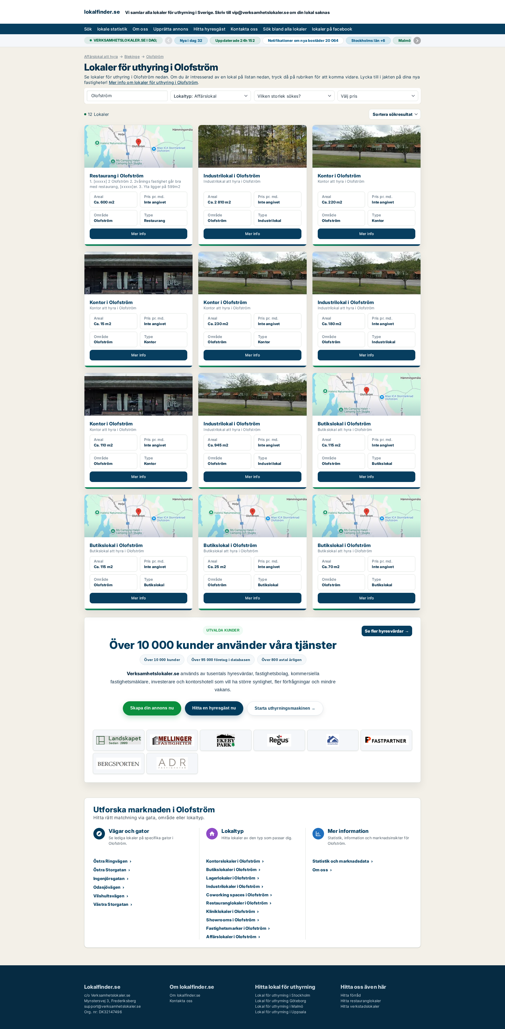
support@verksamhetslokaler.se (112, 1006)
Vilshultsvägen (108, 895)
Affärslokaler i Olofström (231, 936)
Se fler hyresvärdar (387, 631)
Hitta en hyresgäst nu (214, 708)
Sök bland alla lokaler (284, 29)
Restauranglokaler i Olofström (237, 903)
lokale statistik (112, 29)
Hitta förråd (351, 995)
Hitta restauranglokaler (361, 1000)
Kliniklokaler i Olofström (230, 911)
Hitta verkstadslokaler (360, 1006)
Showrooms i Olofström (230, 919)
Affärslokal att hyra (101, 56)
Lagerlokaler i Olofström (230, 878)
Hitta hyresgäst (209, 29)
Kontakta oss (244, 29)
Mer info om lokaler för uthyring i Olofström (153, 82)
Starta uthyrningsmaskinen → (285, 708)
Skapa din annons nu (152, 708)
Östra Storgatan (109, 869)
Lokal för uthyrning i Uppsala (280, 1012)
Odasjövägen (106, 887)
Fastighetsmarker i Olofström (236, 928)
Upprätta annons (170, 29)
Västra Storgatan (110, 904)
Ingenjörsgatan (109, 878)
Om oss (140, 29)
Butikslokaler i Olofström (231, 869)
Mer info (138, 233)
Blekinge (132, 56)
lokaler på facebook (332, 29)
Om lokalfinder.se (185, 995)
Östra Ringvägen (110, 861)
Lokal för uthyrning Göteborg (280, 1000)
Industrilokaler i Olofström (233, 886)
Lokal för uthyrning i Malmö (279, 1006)
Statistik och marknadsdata (340, 861)
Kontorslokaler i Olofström (233, 861)
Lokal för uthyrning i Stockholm (282, 995)
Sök (88, 29)
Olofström (155, 56)
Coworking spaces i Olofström (237, 894)
